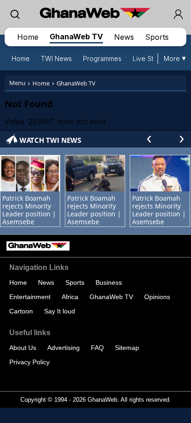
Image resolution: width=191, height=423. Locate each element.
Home (27, 37)
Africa (70, 296)
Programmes (102, 58)
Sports (157, 37)
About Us (22, 347)
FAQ (97, 347)
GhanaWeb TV (76, 36)
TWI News (56, 58)
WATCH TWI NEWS (50, 140)
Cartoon (21, 311)
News (124, 37)
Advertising (63, 347)
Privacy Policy (29, 362)
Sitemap (127, 347)
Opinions (157, 296)
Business (109, 282)
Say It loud (59, 311)
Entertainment (30, 296)
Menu (17, 83)
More (172, 58)
